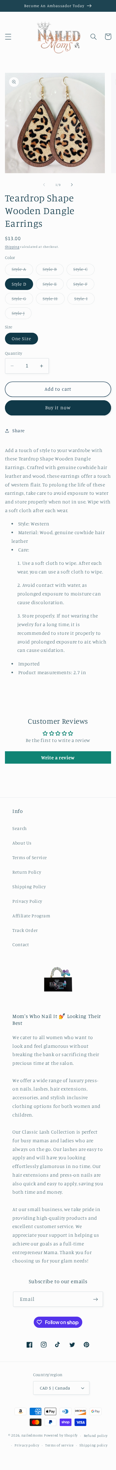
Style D (19, 284)
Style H (54, 300)
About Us (22, 842)
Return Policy (26, 872)
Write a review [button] (58, 757)
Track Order (25, 930)
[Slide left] (44, 184)
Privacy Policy (27, 901)
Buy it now (58, 407)
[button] (8, 36)
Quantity (13, 353)
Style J (22, 314)
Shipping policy (93, 1445)
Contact (20, 944)
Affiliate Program (31, 915)
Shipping (12, 246)
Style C (83, 270)
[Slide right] (72, 184)
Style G (22, 300)
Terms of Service (29, 857)
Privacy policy (27, 1445)
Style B (53, 270)
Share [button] (18, 430)
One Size (21, 338)
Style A (22, 270)
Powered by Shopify (61, 1435)
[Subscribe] (95, 1299)
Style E (53, 285)
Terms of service (59, 1445)
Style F (83, 285)
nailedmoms (32, 1435)
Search (19, 828)
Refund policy (96, 1435)
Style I (84, 300)
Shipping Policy (29, 886)
